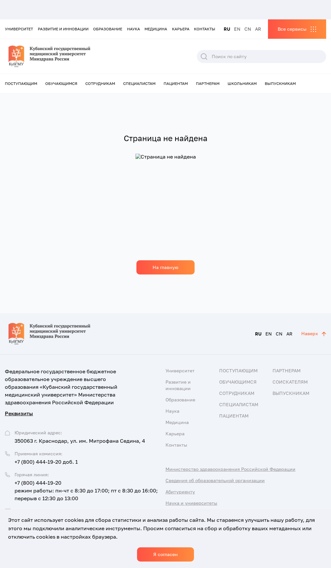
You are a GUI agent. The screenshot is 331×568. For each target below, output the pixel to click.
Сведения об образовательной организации (215, 480)
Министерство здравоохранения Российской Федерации (230, 469)
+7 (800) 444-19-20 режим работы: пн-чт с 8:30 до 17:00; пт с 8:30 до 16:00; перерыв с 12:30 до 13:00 (86, 490)
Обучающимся (61, 83)
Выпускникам (280, 83)
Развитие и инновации (63, 28)
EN (237, 29)
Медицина (155, 28)
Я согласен (165, 554)
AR (258, 29)
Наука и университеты (191, 503)
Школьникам (242, 83)
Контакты (204, 28)
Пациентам (176, 83)
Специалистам (139, 83)
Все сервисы (292, 29)
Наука (133, 28)
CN (247, 29)
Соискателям (290, 382)
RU (227, 29)
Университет (19, 28)
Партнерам (207, 83)
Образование (107, 28)
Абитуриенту (180, 491)
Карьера (180, 28)
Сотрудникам (100, 83)
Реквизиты (19, 413)
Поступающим (21, 83)
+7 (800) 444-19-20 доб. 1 (46, 462)
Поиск (204, 56)
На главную (165, 267)
